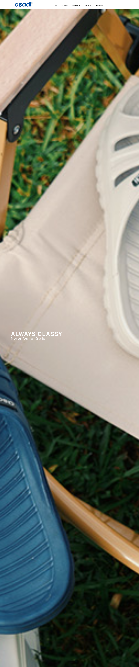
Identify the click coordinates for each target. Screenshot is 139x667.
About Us (65, 5)
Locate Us (88, 5)
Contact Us (99, 5)
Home (56, 5)
